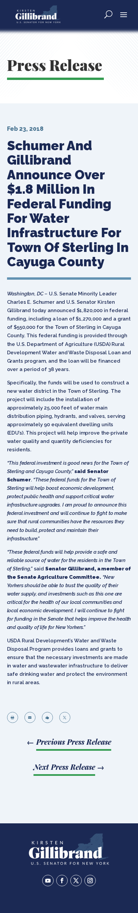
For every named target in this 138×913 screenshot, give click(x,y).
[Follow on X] (76, 880)
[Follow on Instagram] (90, 880)
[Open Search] (108, 14)
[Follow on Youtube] (48, 880)
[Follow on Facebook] (62, 880)
